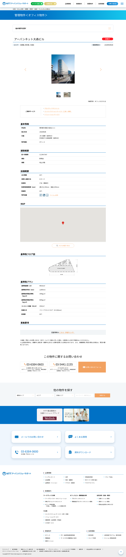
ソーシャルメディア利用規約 (68, 549)
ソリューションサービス (51, 114)
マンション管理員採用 (110, 538)
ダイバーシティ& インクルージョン (10, 551)
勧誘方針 (81, 549)
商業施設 (47, 538)
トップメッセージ (50, 477)
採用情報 (101, 4)
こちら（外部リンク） (67, 332)
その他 (45, 511)
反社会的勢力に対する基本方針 (94, 549)
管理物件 (90, 4)
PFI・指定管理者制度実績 (68, 535)
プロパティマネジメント (51, 108)
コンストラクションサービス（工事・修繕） (58, 111)
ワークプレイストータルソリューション (56, 498)
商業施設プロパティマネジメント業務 (82, 501)
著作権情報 (14, 549)
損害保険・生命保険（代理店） (53, 520)
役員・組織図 (69, 480)
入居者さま (49, 4)
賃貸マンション (49, 541)
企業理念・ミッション (51, 483)
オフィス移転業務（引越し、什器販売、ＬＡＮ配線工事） (56, 505)
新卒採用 (91, 535)
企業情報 (68, 4)
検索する (102, 395)
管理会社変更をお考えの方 (106, 504)
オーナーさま (35, 4)
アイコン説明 (54, 195)
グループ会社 (108, 477)
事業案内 (79, 4)
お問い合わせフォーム (93, 367)
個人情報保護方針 (41, 549)
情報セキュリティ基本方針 (27, 549)
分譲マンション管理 (104, 498)
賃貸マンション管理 (104, 501)
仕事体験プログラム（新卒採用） (113, 535)
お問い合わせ (112, 4)
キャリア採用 (92, 538)
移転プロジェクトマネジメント (53, 501)
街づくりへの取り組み (91, 480)
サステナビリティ (90, 483)
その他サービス (49, 523)
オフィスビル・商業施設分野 (78, 495)
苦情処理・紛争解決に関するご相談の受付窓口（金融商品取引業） (54, 551)
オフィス (47, 535)
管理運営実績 (88, 477)
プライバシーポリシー (53, 549)
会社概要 (47, 480)
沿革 (66, 477)
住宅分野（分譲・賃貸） (104, 495)
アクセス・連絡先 (70, 483)
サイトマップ (5, 549)
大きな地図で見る (64, 246)
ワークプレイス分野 (49, 495)
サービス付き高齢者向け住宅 (68, 538)
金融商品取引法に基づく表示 (29, 551)
